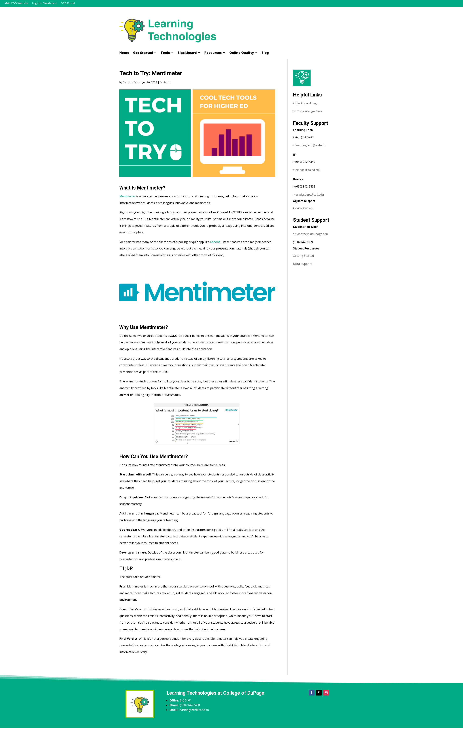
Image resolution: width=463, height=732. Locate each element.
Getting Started (303, 256)
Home (124, 53)
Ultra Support (302, 264)
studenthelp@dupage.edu (310, 234)
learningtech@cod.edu (310, 145)
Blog (265, 53)
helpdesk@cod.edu (307, 170)
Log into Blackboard (44, 3)
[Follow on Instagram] (326, 693)
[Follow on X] (319, 693)
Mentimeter (127, 196)
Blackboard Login (307, 103)
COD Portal (68, 3)
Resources (213, 53)
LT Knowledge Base (308, 111)
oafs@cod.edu (304, 208)
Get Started (143, 53)
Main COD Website (16, 3)
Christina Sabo (131, 82)
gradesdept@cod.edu (309, 195)
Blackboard (187, 53)
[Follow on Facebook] (312, 693)
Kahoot (215, 242)
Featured (165, 82)
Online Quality (241, 53)
